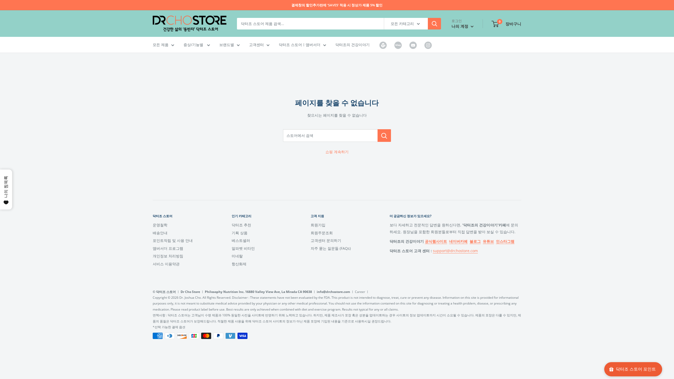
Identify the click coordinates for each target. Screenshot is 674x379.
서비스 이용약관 (166, 263)
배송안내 (160, 232)
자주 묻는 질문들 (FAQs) (331, 248)
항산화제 (239, 263)
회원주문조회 (322, 232)
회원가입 (318, 224)
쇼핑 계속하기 (337, 151)
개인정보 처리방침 (168, 255)
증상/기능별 (194, 44)
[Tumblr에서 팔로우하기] (383, 45)
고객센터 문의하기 (326, 240)
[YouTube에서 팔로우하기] (413, 45)
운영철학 (160, 224)
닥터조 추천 (241, 224)
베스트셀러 (241, 240)
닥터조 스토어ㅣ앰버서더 (299, 44)
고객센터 (256, 44)
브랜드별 (226, 44)
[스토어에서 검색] (384, 135)
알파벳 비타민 (243, 248)
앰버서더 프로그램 (168, 248)
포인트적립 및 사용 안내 (173, 240)
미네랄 (237, 255)
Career (360, 292)
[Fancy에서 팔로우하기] (398, 45)
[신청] (434, 23)
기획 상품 (239, 232)
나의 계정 (460, 26)
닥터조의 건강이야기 (352, 44)
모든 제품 (160, 44)
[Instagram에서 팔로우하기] (428, 45)
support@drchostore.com (455, 250)
